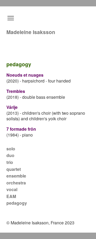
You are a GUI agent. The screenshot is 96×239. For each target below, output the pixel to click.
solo (10, 149)
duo (10, 155)
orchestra (16, 183)
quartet (13, 169)
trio (9, 162)
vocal (11, 189)
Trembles (15, 91)
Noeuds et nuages (24, 75)
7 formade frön (21, 129)
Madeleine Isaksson (30, 32)
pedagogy (16, 203)
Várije (12, 107)
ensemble (16, 176)
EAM (11, 196)
